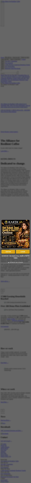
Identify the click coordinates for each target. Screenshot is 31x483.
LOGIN (22, 252)
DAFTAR (8, 252)
